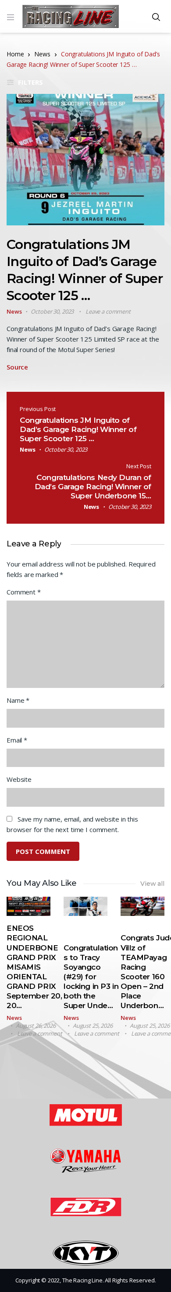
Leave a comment (108, 311)
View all (152, 884)
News (42, 54)
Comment (24, 591)
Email (17, 740)
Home (15, 54)
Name (18, 700)
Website (19, 779)
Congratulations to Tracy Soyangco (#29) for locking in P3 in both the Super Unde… (91, 976)
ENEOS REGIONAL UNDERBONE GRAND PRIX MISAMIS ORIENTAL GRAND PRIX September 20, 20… (34, 967)
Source (17, 367)
